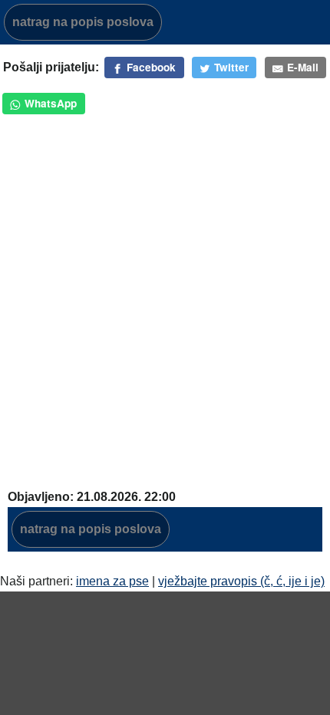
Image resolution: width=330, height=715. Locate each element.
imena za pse (112, 581)
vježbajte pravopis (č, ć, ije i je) (241, 581)
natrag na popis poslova (82, 21)
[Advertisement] (165, 306)
